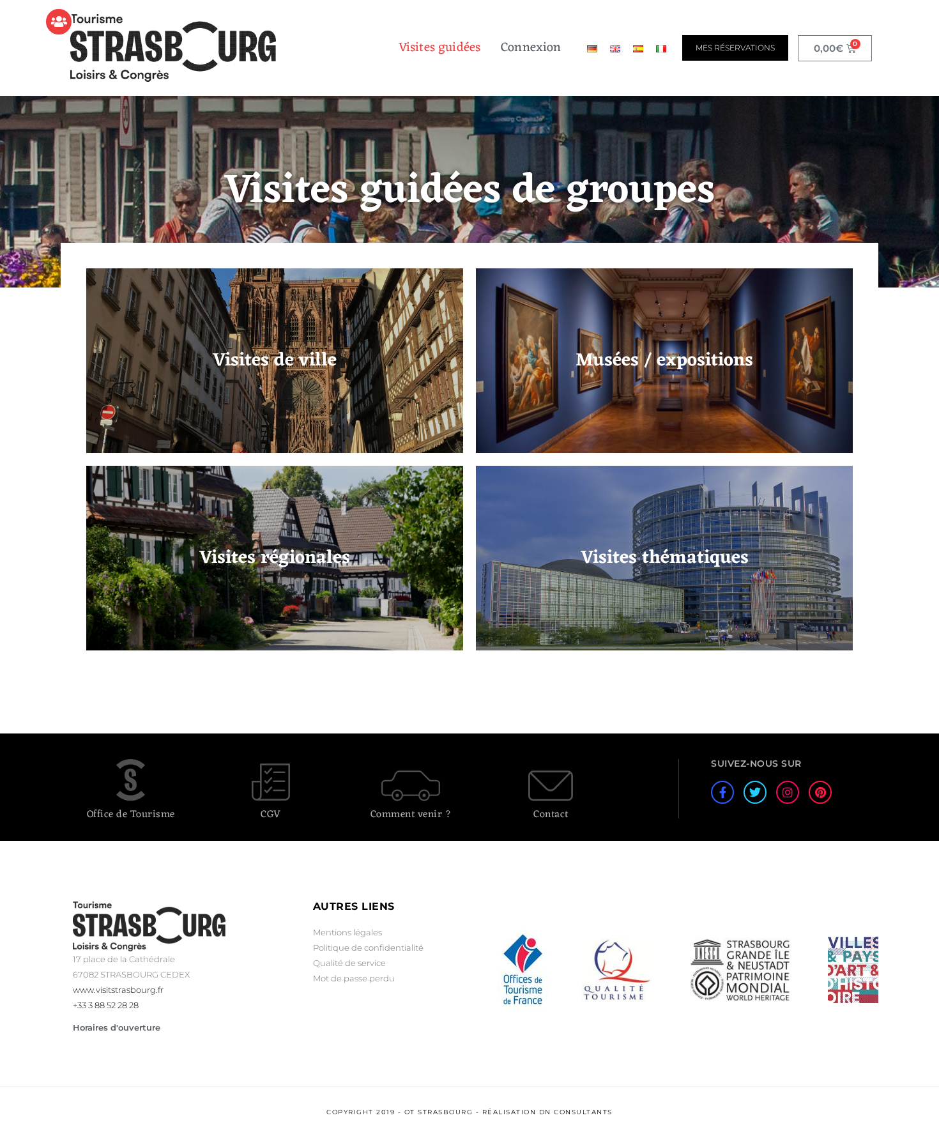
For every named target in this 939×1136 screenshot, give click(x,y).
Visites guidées (439, 47)
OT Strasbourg (438, 1112)
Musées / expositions (664, 360)
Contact (551, 815)
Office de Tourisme (131, 815)
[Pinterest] (820, 792)
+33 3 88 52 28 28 (106, 1005)
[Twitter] (755, 792)
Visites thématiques (665, 558)
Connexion (531, 47)
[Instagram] (787, 792)
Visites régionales (274, 558)
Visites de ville (275, 360)
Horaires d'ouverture (116, 1027)
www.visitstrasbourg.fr (118, 990)
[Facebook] (722, 792)
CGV (271, 815)
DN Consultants (576, 1112)
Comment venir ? (411, 815)
